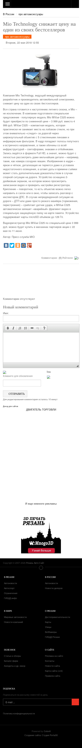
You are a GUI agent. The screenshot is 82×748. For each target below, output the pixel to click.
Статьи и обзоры (12, 655)
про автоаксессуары (31, 14)
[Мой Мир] (23, 245)
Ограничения (10, 593)
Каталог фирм (11, 660)
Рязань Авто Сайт (41, 4)
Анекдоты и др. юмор (14, 665)
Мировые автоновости (15, 617)
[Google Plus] (29, 245)
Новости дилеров (53, 588)
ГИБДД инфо (10, 598)
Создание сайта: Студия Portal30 (41, 735)
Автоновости (10, 583)
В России (8, 14)
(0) (60, 257)
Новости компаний (13, 621)
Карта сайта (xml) (54, 670)
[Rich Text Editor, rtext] (41, 347)
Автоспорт (9, 588)
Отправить (16, 394)
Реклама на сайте (54, 655)
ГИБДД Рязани (52, 636)
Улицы (48, 626)
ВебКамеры (51, 631)
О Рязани (50, 610)
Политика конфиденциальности (19, 713)
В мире (8, 610)
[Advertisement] (41, 282)
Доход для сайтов (10, 406)
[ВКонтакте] (6, 245)
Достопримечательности (57, 617)
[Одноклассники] (17, 245)
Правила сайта (52, 675)
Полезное (10, 649)
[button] (8, 328)
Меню (41, 568)
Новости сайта (52, 665)
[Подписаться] (75, 702)
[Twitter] (12, 245)
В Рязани (9, 576)
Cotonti (47, 731)
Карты (48, 621)
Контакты (49, 660)
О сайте (49, 649)
